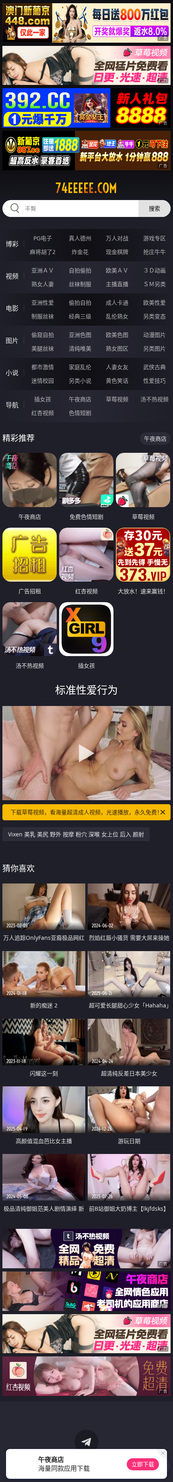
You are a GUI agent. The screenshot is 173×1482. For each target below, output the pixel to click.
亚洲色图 (80, 335)
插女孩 (42, 399)
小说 (12, 372)
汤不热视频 (154, 399)
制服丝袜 (42, 316)
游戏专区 (154, 238)
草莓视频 (117, 399)
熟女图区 (117, 348)
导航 (12, 404)
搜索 (154, 208)
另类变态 (154, 316)
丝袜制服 (80, 284)
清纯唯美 (80, 348)
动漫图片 (154, 335)
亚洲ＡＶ (42, 270)
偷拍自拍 (80, 302)
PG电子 (42, 238)
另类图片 (154, 348)
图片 (12, 340)
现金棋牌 (117, 252)
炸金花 (80, 252)
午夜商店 (80, 399)
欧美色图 (117, 335)
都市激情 (42, 367)
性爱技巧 (154, 380)
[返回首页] (162, 1466)
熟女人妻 (42, 284)
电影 (12, 308)
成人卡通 (117, 302)
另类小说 (80, 380)
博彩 (12, 243)
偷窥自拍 (42, 335)
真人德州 (80, 238)
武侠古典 (154, 367)
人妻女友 (117, 367)
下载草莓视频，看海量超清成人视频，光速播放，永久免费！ (86, 812)
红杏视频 (42, 413)
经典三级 (80, 316)
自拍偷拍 (80, 270)
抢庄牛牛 (154, 252)
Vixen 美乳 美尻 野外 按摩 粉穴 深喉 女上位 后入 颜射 (76, 834)
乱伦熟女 (117, 316)
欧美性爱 (154, 302)
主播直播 (117, 284)
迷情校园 (42, 380)
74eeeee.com (86, 188)
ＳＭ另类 (154, 284)
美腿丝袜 (42, 348)
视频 (12, 276)
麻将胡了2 (43, 252)
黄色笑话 (117, 380)
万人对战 (117, 238)
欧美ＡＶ (117, 270)
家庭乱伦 (80, 367)
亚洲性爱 (42, 302)
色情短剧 (80, 413)
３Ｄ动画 (154, 270)
